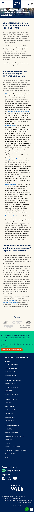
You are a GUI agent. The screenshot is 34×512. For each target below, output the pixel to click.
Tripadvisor (13, 470)
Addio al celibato (11, 365)
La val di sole (10, 410)
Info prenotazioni (11, 432)
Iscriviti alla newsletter (11, 350)
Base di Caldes (10, 420)
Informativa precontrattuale (16, 450)
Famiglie (8, 361)
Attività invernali (11, 387)
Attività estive (10, 384)
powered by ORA (17, 506)
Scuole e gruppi (10, 375)
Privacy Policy (9, 500)
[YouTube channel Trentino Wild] (16, 478)
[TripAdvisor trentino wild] (4, 470)
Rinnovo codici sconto (13, 447)
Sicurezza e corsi (11, 394)
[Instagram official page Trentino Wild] (10, 478)
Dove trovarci (10, 406)
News (6, 457)
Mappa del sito (10, 454)
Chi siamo (8, 403)
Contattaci (9, 429)
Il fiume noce (9, 413)
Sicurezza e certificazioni (14, 436)
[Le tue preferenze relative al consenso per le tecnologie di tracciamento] (31, 509)
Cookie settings (20, 500)
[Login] (28, 4)
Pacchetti (8, 391)
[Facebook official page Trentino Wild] (5, 478)
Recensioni (9, 439)
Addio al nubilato (11, 368)
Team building (10, 372)
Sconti (7, 443)
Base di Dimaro (10, 417)
